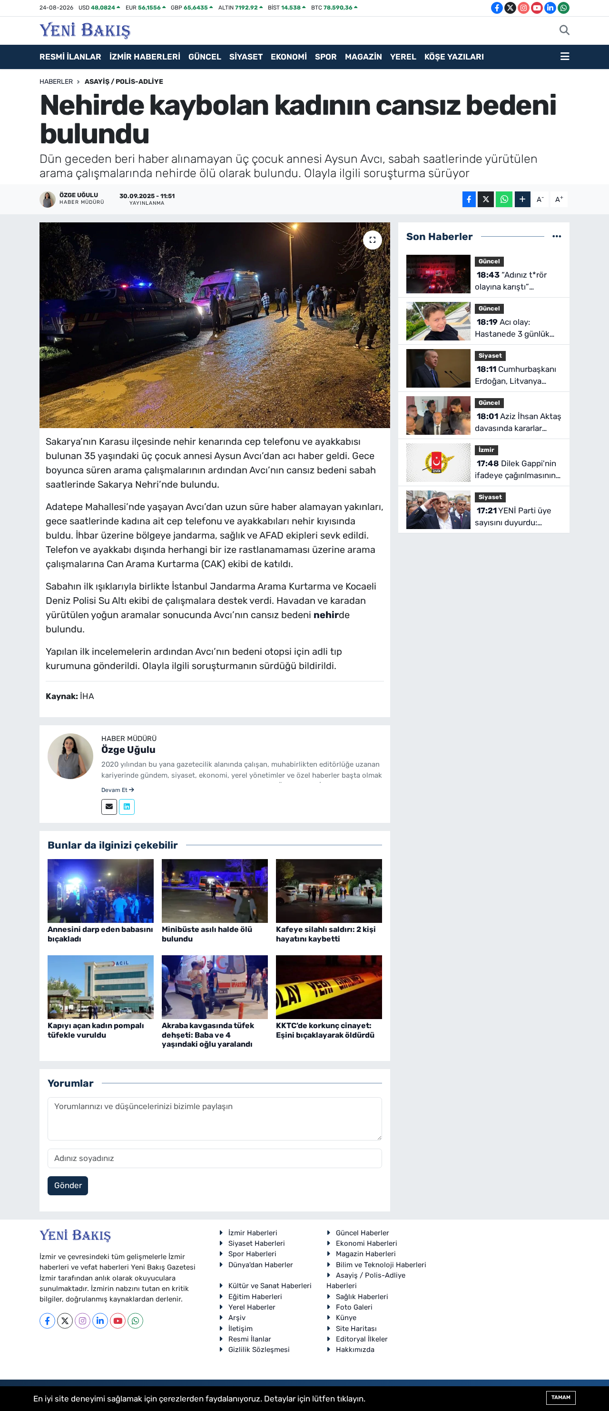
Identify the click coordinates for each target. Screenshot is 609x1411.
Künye (346, 1317)
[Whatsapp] (135, 1321)
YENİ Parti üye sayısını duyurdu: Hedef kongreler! (513, 517)
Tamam (560, 1397)
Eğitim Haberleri (255, 1296)
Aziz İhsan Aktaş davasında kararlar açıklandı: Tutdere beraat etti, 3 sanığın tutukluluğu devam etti (518, 423)
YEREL (403, 56)
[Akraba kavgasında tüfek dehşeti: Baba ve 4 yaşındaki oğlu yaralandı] (215, 986)
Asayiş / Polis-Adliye (124, 82)
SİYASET (246, 56)
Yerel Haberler (251, 1307)
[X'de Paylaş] (486, 199)
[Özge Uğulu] (70, 755)
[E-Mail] (109, 807)
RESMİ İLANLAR (70, 56)
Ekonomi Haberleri (366, 1243)
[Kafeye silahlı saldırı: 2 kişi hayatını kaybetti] (329, 890)
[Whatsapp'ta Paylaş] (504, 199)
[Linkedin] (127, 807)
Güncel (489, 261)
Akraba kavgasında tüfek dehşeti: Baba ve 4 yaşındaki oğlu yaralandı (208, 1034)
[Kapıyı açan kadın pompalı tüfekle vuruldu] (101, 986)
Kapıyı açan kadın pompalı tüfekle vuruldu (96, 1030)
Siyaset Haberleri (256, 1243)
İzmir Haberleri (252, 1233)
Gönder (68, 1185)
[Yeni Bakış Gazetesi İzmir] (84, 29)
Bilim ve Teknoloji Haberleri (381, 1265)
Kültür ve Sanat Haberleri (270, 1285)
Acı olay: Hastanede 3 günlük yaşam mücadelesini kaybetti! (512, 328)
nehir (326, 614)
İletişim (240, 1328)
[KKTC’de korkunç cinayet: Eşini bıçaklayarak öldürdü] (329, 986)
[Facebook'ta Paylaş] (469, 199)
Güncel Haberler (362, 1233)
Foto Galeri (354, 1307)
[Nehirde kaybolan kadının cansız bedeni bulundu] (214, 325)
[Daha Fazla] (522, 199)
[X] (65, 1321)
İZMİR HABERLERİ (144, 56)
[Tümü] (556, 236)
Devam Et (115, 790)
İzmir (486, 449)
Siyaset (490, 355)
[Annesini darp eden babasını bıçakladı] (101, 890)
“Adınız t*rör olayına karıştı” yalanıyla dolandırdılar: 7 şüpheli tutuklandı (515, 281)
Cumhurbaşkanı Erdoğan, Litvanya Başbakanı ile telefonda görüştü (515, 376)
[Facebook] (47, 1321)
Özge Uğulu (128, 749)
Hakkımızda (355, 1349)
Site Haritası (356, 1328)
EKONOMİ (289, 56)
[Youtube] (118, 1321)
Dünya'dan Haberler (260, 1265)
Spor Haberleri (252, 1254)
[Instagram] (82, 1321)
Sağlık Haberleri (362, 1296)
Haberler (56, 82)
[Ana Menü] (565, 57)
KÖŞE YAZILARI (454, 56)
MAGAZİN (363, 56)
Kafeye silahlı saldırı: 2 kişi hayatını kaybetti (326, 934)
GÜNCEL (204, 56)
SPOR (326, 56)
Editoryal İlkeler (362, 1339)
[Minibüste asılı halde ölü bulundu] (215, 890)
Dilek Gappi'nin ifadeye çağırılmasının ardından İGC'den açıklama (515, 470)
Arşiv (237, 1317)
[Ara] (565, 31)
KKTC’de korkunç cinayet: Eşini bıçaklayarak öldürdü (325, 1030)
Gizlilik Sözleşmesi (259, 1349)
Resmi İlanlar (249, 1339)
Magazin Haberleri (366, 1254)
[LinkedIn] (100, 1321)
